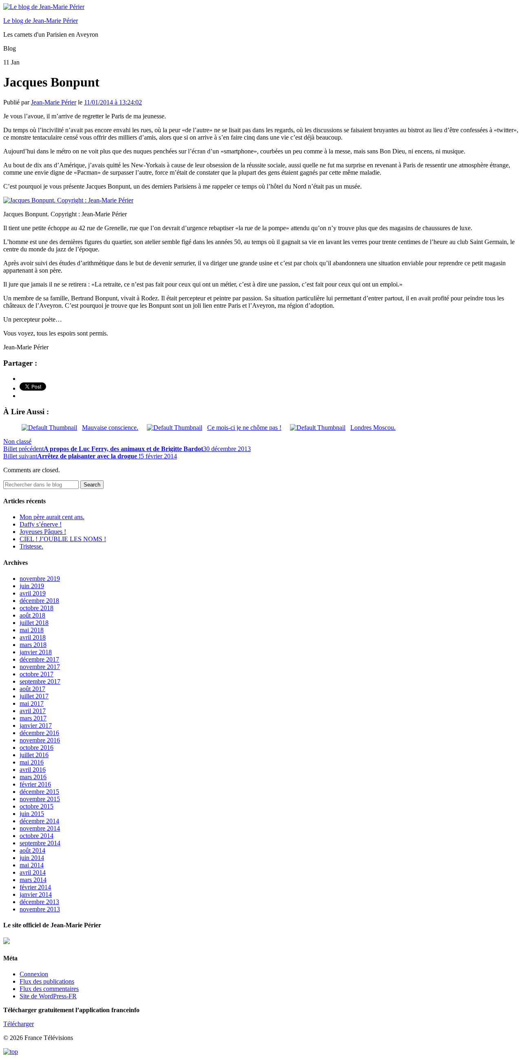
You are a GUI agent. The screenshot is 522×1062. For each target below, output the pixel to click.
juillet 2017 (34, 696)
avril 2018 (33, 637)
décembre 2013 (39, 901)
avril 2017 (33, 710)
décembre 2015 (39, 791)
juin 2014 (32, 857)
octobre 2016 (36, 747)
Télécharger (18, 1023)
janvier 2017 (36, 725)
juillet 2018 (34, 622)
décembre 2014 (39, 821)
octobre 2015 (36, 806)
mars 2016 (33, 776)
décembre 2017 (39, 659)
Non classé (17, 441)
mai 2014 (32, 865)
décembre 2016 (39, 732)
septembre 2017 (40, 681)
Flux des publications (47, 981)
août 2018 (32, 615)
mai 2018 (32, 630)
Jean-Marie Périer (53, 102)
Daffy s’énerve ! (41, 524)
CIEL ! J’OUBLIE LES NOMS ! (63, 538)
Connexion (34, 974)
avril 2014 (33, 872)
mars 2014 (33, 879)
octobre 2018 (36, 607)
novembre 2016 (40, 740)
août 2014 (32, 850)
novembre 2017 (40, 666)
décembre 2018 (39, 600)
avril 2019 (33, 593)
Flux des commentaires (49, 988)
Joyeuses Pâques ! (43, 531)
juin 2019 (32, 585)
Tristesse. (31, 546)
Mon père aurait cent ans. (52, 516)
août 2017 (32, 688)
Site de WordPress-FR (48, 996)
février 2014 (35, 887)
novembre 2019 (40, 578)
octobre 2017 (36, 674)
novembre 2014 (40, 828)
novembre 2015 (40, 798)
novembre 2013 (40, 909)
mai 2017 (32, 703)
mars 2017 (33, 718)
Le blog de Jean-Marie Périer (40, 20)
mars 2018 (33, 644)
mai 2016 (32, 762)
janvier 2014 (36, 894)
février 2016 (35, 784)
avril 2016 (33, 769)
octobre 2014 (36, 835)
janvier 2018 (36, 652)
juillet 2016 (34, 754)
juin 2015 (32, 813)
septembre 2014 (40, 843)
